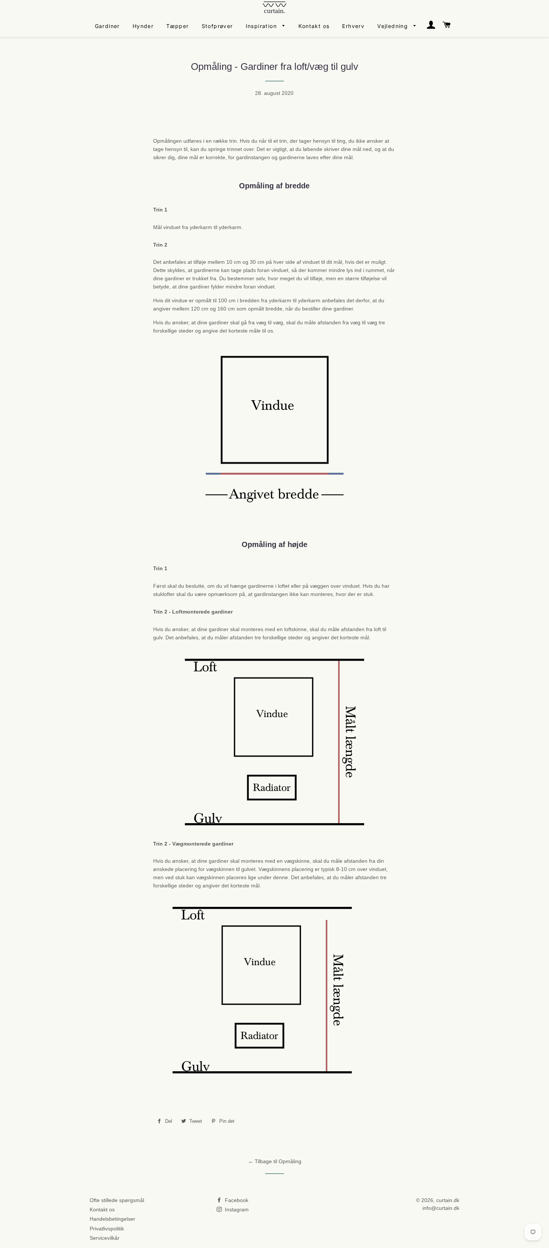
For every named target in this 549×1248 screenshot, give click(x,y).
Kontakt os (313, 26)
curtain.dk (447, 1200)
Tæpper (177, 26)
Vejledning (393, 26)
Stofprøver (217, 26)
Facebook (235, 1200)
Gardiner (107, 26)
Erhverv (353, 26)
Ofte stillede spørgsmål (117, 1200)
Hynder (143, 26)
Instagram (236, 1210)
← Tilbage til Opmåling (274, 1161)
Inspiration (262, 26)
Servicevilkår (105, 1238)
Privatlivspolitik (107, 1229)
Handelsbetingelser (112, 1219)
